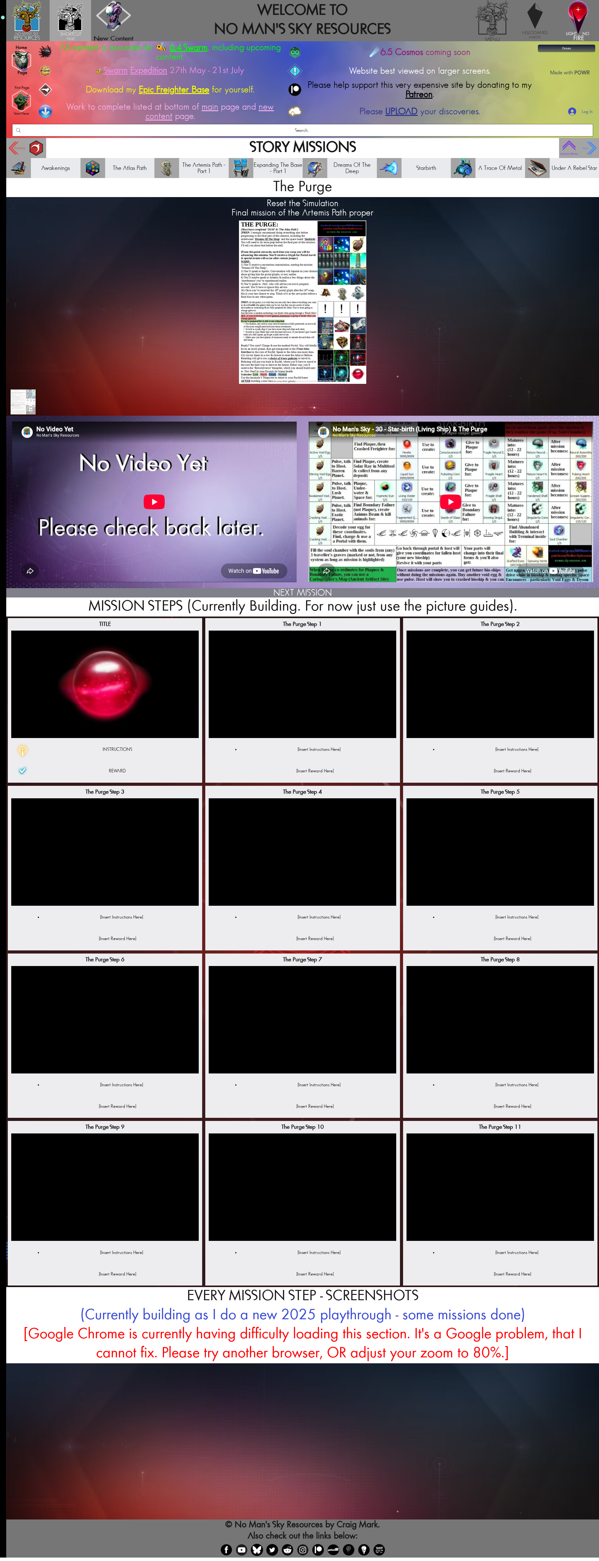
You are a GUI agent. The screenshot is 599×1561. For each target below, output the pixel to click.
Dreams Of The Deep (352, 168)
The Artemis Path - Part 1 (204, 168)
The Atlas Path (130, 168)
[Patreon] (318, 1550)
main (210, 107)
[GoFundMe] (333, 1550)
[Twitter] (272, 1550)
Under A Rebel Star (574, 168)
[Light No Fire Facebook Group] (349, 1550)
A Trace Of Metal (500, 168)
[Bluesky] (257, 1550)
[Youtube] (242, 1550)
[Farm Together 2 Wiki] (379, 1550)
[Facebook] (226, 1550)
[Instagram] (303, 1550)
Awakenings (55, 168)
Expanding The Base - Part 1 (278, 168)
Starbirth (426, 168)
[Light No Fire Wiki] (364, 1550)
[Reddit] (287, 1550)
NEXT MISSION (302, 592)
